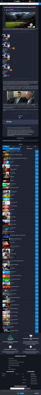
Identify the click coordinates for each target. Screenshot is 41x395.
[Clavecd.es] (17, 1)
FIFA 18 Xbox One (5, 70)
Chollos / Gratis (33, 378)
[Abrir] (1, 1)
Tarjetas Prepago (33, 376)
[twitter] (21, 117)
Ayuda (37, 393)
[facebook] (19, 117)
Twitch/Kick (4, 373)
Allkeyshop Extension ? (12, 369)
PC (22, 373)
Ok (18, 393)
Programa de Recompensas (33, 374)
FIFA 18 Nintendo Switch (7, 48)
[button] (39, 1)
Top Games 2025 (33, 382)
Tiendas (3, 375)
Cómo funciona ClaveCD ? (12, 360)
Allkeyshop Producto (34, 383)
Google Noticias (10, 135)
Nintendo (24, 382)
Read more (22, 393)
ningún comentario (17, 10)
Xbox (23, 376)
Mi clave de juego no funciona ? (13, 363)
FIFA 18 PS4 (4, 59)
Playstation (24, 379)
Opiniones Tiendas (34, 380)
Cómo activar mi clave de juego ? (14, 365)
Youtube (17, 373)
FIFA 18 (3, 38)
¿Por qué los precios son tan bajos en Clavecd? (16, 362)
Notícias (12, 9)
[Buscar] (40, 4)
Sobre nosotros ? (11, 358)
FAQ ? (9, 367)
